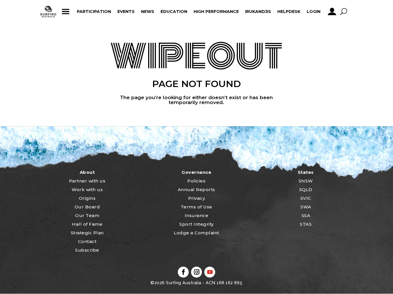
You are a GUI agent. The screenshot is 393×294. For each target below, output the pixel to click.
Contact (87, 241)
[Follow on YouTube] (209, 272)
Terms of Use (196, 207)
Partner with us (87, 181)
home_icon (48, 11)
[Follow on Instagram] (196, 272)
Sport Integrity (196, 224)
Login (313, 11)
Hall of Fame (87, 224)
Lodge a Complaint (196, 232)
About (87, 172)
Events (126, 11)
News (147, 11)
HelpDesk (288, 11)
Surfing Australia (183, 282)
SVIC (305, 198)
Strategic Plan (87, 232)
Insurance (197, 215)
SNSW (306, 181)
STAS (306, 224)
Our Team (87, 215)
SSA (306, 215)
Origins (87, 198)
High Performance (216, 11)
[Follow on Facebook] (183, 272)
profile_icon (332, 11)
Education (174, 11)
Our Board (87, 207)
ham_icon (65, 11)
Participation (94, 11)
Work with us (87, 189)
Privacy (196, 198)
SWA (305, 207)
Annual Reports (196, 189)
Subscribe (87, 250)
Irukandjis (258, 11)
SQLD (305, 189)
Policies (196, 181)
